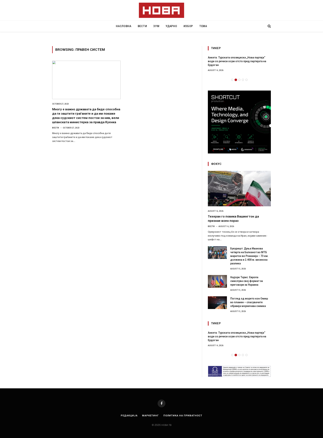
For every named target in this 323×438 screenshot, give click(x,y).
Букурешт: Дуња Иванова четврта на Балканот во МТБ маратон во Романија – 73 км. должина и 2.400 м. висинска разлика (249, 256)
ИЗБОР (188, 26)
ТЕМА (203, 26)
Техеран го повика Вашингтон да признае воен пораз (233, 219)
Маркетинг (150, 415)
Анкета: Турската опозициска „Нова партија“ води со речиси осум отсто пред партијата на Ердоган (237, 61)
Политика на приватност (182, 415)
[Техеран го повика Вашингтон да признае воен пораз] (239, 188)
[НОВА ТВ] (161, 10)
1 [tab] (232, 79)
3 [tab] (239, 79)
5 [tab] (246, 79)
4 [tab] (243, 79)
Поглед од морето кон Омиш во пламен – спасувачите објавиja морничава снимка (249, 302)
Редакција (129, 415)
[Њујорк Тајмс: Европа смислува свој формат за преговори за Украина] (217, 281)
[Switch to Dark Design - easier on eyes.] (262, 26)
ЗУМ (156, 26)
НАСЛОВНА (123, 26)
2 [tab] (236, 79)
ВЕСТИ (142, 26)
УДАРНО (171, 26)
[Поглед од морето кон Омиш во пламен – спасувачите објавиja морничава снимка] (217, 302)
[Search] (269, 26)
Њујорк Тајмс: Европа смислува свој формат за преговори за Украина (246, 281)
